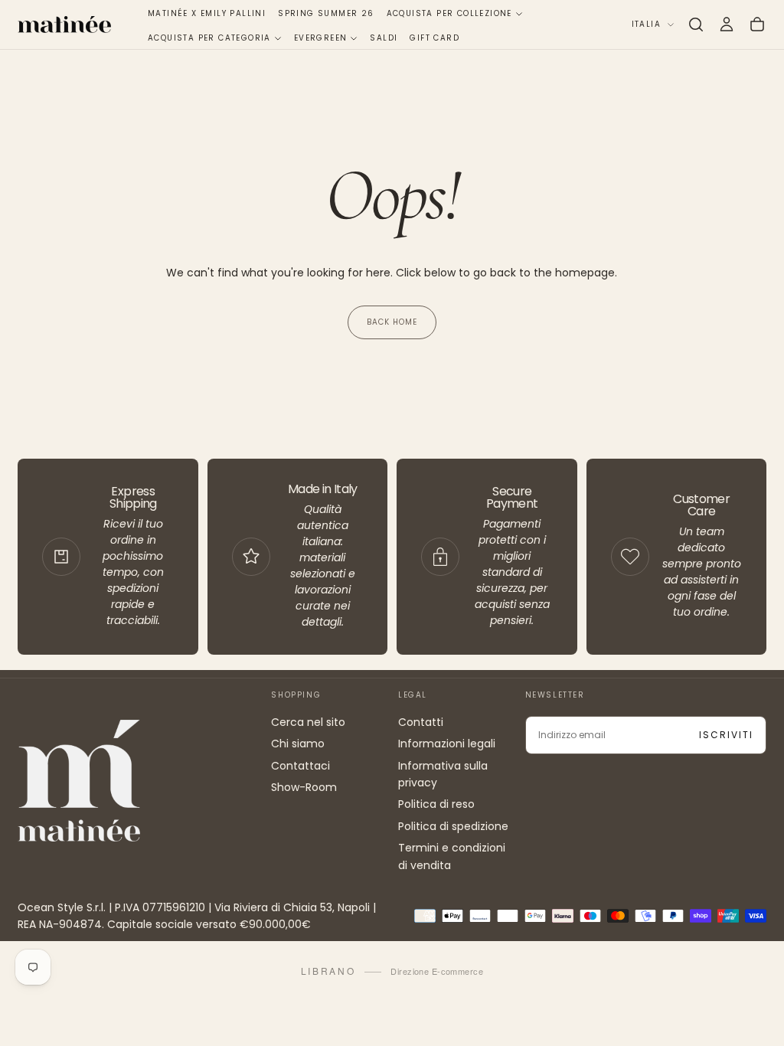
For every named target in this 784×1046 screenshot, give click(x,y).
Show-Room (304, 787)
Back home (392, 322)
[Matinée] (79, 780)
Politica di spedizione (453, 826)
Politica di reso (436, 804)
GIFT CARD (434, 38)
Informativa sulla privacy (443, 774)
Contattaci (300, 765)
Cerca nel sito (308, 722)
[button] (696, 24)
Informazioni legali (446, 743)
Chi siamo (298, 743)
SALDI (383, 38)
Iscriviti (726, 734)
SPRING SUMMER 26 (326, 13)
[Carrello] (757, 24)
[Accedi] (726, 24)
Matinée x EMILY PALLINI (207, 13)
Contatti (420, 722)
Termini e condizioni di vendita (451, 856)
